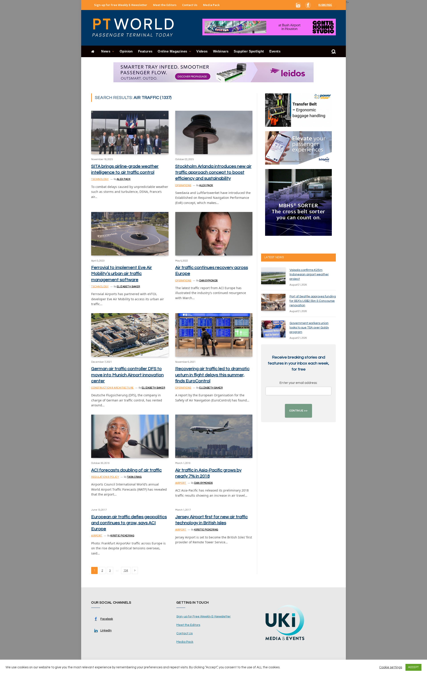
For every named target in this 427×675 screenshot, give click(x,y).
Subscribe (325, 5)
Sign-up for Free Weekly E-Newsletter (120, 5)
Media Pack (211, 5)
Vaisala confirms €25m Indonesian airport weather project (309, 274)
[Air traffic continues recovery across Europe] (214, 233)
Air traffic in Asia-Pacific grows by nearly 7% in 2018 (208, 473)
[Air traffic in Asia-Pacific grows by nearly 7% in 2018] (214, 436)
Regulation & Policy (105, 477)
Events (275, 51)
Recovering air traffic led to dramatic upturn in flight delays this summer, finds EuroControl (212, 375)
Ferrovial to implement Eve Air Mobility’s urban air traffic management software (121, 273)
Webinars (221, 51)
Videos (202, 51)
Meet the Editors (164, 5)
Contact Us (189, 5)
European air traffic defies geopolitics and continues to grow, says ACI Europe (129, 523)
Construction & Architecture (112, 388)
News (105, 51)
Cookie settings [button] (390, 667)
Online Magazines (172, 51)
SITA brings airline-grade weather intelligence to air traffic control (125, 169)
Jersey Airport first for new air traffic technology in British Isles (211, 520)
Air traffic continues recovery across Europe (211, 270)
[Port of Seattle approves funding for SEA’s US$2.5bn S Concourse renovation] (273, 302)
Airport (180, 483)
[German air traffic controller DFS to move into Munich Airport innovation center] (130, 335)
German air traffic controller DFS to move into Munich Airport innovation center (127, 375)
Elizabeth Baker (128, 286)
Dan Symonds (208, 280)
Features (145, 51)
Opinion (126, 51)
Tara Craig (134, 477)
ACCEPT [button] (413, 667)
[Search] (333, 51)
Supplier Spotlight (249, 51)
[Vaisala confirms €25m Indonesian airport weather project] (273, 275)
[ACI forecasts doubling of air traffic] (130, 436)
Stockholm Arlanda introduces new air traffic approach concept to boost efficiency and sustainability (213, 172)
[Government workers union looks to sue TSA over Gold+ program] (273, 328)
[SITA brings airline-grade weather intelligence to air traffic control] (130, 132)
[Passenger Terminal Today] (135, 27)
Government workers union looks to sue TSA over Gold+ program (309, 328)
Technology (100, 179)
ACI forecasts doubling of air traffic (126, 470)
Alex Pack (124, 179)
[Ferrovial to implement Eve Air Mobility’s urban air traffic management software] (130, 233)
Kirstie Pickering (122, 535)
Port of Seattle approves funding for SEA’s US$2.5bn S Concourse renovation (313, 301)
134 (125, 570)
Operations (183, 185)
